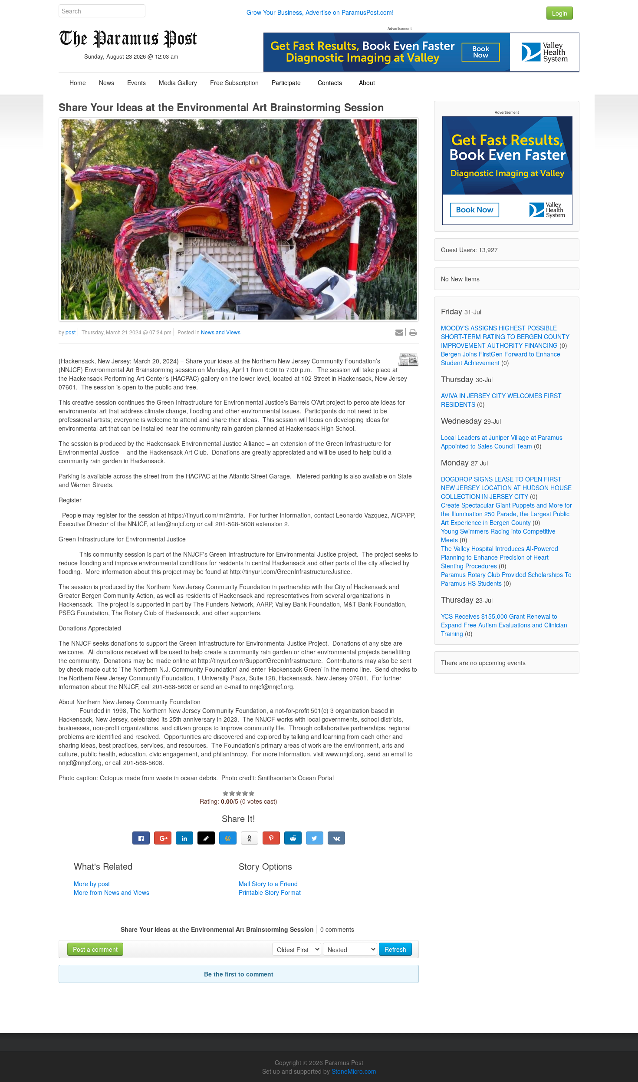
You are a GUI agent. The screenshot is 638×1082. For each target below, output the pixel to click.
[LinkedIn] (184, 837)
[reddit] (293, 837)
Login (559, 13)
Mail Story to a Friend (268, 883)
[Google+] (162, 837)
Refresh (395, 949)
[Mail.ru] (228, 837)
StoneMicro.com (354, 1071)
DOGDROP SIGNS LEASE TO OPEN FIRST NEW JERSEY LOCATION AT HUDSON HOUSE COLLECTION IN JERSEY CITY (506, 488)
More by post (92, 883)
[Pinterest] (271, 837)
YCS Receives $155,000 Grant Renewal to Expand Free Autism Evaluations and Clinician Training (504, 625)
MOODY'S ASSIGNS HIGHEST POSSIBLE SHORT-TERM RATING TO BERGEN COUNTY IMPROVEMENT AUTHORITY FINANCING (505, 336)
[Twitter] (314, 837)
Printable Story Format (270, 892)
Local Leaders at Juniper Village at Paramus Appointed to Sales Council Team (501, 441)
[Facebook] (141, 837)
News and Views (220, 332)
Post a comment (95, 949)
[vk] (336, 837)
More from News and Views (111, 892)
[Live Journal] (206, 837)
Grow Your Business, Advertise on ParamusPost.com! (320, 12)
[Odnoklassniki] (249, 837)
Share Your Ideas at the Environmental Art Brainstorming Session (221, 106)
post (71, 332)
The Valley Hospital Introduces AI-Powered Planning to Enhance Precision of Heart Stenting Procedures (499, 557)
